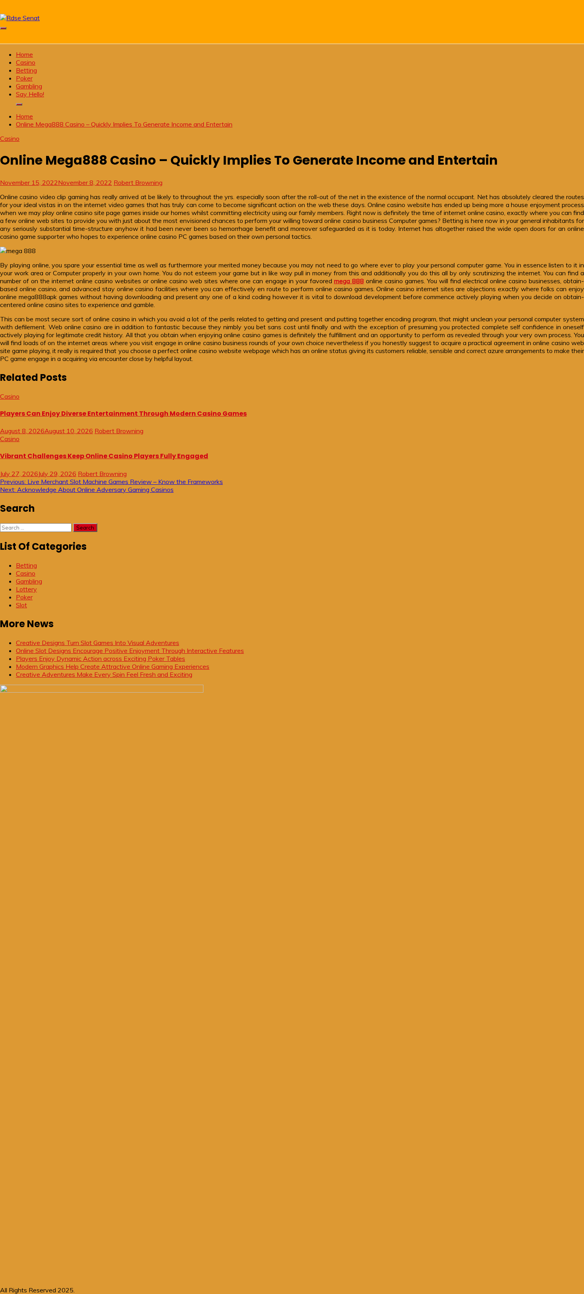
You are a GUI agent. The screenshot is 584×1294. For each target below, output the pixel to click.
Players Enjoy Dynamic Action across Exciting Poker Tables (100, 658)
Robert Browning (138, 182)
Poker (24, 78)
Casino (25, 62)
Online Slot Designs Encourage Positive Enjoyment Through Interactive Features (130, 651)
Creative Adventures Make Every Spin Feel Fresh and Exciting (104, 674)
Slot (21, 605)
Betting (26, 70)
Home (24, 54)
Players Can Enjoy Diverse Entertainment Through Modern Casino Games (123, 413)
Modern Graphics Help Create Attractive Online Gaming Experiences (112, 666)
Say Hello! (30, 94)
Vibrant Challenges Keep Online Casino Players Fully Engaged (104, 456)
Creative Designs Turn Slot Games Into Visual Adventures (97, 643)
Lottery (26, 589)
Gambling (29, 86)
